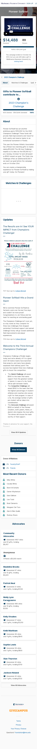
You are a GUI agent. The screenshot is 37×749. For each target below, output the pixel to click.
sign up (30, 3)
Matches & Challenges (20, 83)
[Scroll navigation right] (35, 83)
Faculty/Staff (15, 464)
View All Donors (18, 450)
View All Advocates (18, 685)
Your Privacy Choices (18, 729)
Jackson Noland (11, 673)
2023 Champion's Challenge (14, 77)
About (5, 83)
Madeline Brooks (11, 567)
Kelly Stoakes (9, 616)
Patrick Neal (9, 583)
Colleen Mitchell (20, 291)
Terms (18, 721)
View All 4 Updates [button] (18, 432)
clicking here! (18, 61)
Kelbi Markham (10, 630)
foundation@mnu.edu (23, 732)
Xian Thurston (10, 659)
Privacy (18, 725)
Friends (12, 468)
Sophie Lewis (9, 644)
